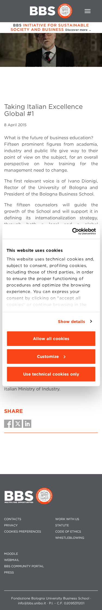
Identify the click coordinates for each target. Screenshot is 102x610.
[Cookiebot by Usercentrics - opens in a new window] (73, 231)
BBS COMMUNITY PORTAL (24, 566)
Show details (71, 321)
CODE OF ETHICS (68, 531)
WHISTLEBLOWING (69, 537)
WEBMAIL (11, 560)
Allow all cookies (51, 338)
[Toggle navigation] (87, 11)
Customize (48, 356)
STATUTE (62, 525)
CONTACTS (12, 519)
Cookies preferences (22, 531)
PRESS (9, 572)
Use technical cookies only (51, 374)
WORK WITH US (67, 519)
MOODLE (11, 553)
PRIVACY (11, 525)
